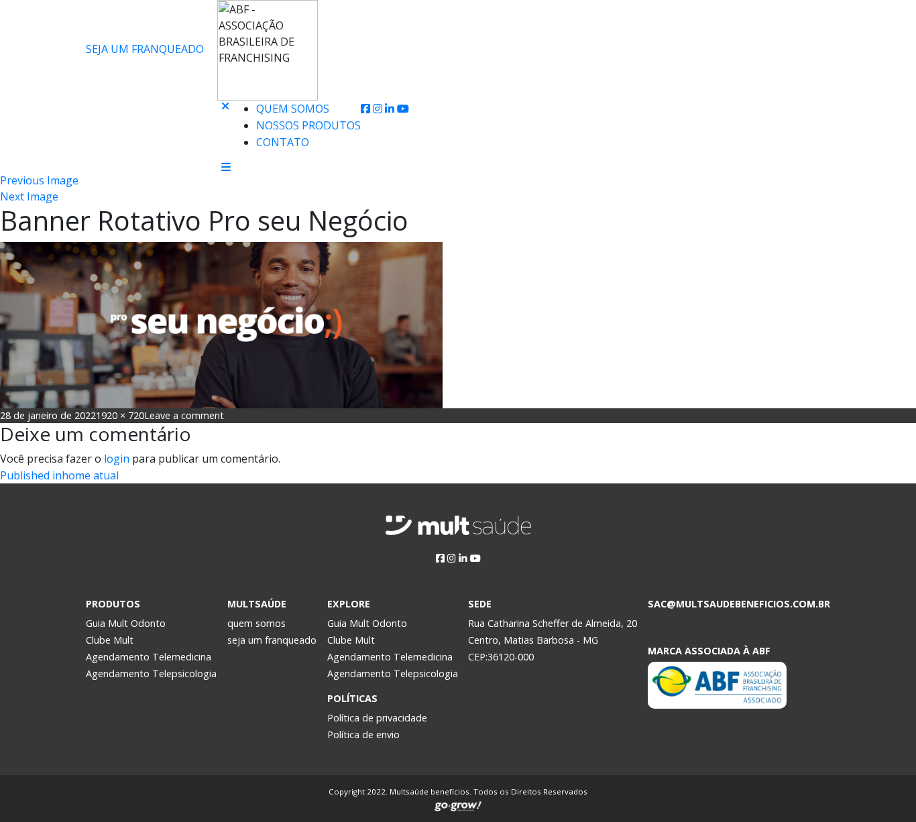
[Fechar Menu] (225, 131)
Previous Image (39, 180)
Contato (282, 142)
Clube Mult (109, 640)
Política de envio (363, 734)
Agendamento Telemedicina (148, 656)
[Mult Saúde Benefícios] (148, 109)
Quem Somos (292, 108)
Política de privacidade (377, 717)
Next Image (29, 196)
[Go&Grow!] (458, 803)
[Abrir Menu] (226, 167)
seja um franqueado (272, 640)
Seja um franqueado (145, 49)
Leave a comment (184, 415)
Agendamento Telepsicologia (151, 673)
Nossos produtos (308, 125)
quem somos (256, 623)
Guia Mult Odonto (126, 623)
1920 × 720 (120, 415)
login (116, 458)
